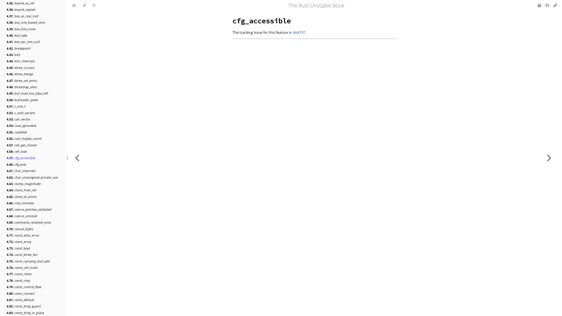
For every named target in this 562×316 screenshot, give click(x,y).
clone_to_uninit (22, 197)
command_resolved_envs (29, 222)
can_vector (18, 119)
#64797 (299, 32)
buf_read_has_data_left (27, 93)
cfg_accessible (21, 158)
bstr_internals (21, 61)
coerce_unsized (22, 216)
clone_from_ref (21, 190)
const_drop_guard (24, 306)
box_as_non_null (22, 16)
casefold (17, 132)
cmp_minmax (20, 203)
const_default (20, 300)
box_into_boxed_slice (26, 22)
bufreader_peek (22, 100)
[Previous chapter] (77, 158)
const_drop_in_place (25, 313)
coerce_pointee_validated (29, 209)
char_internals (21, 171)
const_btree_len (22, 255)
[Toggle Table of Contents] (74, 5)
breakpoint (19, 48)
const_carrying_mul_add (28, 261)
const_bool (18, 248)
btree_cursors (21, 68)
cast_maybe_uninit (24, 138)
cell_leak (17, 151)
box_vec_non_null (23, 42)
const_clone (19, 274)
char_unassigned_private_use (32, 177)
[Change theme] (84, 5)
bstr (13, 55)
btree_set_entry (22, 81)
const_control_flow (24, 287)
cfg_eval (16, 164)
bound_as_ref (20, 3)
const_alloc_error (23, 235)
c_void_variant (21, 113)
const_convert (21, 293)
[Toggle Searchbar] (94, 5)
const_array (19, 242)
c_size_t (16, 106)
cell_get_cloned (22, 145)
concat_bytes (20, 229)
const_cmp (18, 280)
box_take (17, 35)
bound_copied (21, 9)
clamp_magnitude (24, 184)
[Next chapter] (549, 158)
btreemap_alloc (22, 87)
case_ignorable (21, 126)
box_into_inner (21, 29)
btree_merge (20, 74)
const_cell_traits (22, 268)
